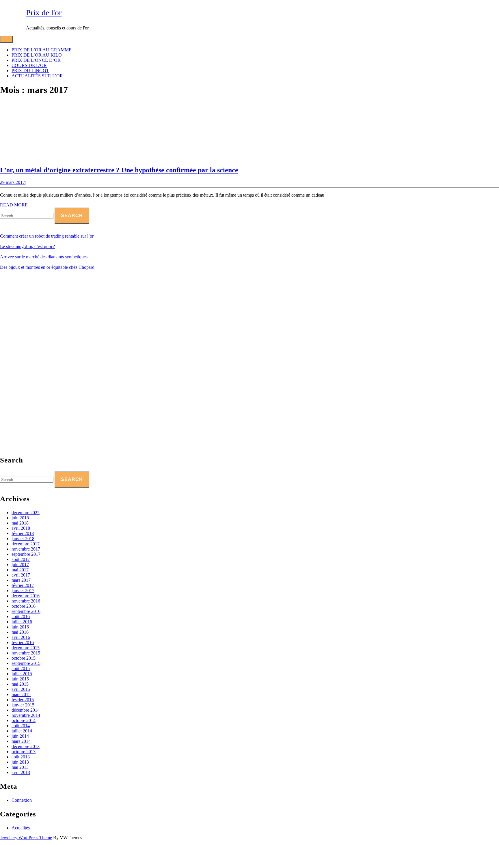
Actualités (21, 827)
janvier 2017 (23, 590)
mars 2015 (21, 694)
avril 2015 (21, 689)
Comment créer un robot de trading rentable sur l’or (47, 236)
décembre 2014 (26, 710)
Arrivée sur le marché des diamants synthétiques (43, 256)
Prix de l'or (44, 12)
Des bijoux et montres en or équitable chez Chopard (47, 267)
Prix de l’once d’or (36, 60)
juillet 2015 (22, 673)
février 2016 (23, 642)
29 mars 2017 (12, 182)
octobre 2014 (24, 720)
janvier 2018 (23, 538)
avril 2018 (21, 528)
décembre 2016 (26, 595)
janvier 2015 (23, 704)
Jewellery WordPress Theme (26, 837)
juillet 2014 (22, 730)
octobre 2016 (24, 606)
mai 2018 (20, 523)
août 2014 (21, 725)
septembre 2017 (26, 554)
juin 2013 (20, 762)
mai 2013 (20, 767)
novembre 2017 (26, 548)
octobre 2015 (24, 658)
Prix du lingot (30, 70)
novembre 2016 (26, 600)
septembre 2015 (26, 663)
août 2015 (21, 668)
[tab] (6, 39)
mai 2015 (20, 684)
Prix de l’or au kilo (37, 55)
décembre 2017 (26, 543)
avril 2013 (21, 772)
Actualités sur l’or (37, 75)
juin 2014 (20, 736)
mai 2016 (20, 632)
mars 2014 (21, 741)
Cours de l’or (29, 65)
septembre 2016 (26, 611)
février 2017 (23, 585)
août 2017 (21, 559)
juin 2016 (20, 626)
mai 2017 (20, 569)
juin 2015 (20, 678)
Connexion (22, 800)
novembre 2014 (26, 715)
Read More (14, 204)
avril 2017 (21, 574)
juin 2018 (20, 517)
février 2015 (23, 699)
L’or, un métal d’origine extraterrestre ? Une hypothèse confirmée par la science (119, 170)
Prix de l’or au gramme (42, 49)
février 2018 (23, 533)
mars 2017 (21, 580)
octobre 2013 (24, 751)
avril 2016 (21, 637)
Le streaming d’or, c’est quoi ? (27, 246)
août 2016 (21, 616)
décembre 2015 (26, 647)
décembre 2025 (26, 512)
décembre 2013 (26, 746)
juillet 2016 (22, 621)
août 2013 (21, 756)
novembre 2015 (26, 652)
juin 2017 (20, 564)
